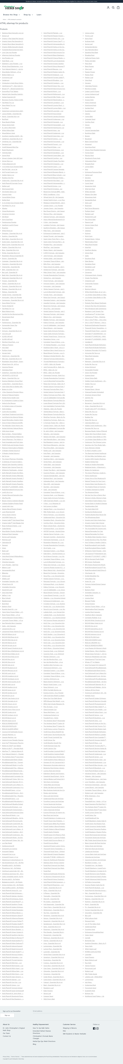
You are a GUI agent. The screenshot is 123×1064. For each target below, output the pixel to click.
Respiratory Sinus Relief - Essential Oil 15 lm (16, 361)
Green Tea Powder (91, 373)
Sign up (7, 1015)
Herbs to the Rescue (9, 403)
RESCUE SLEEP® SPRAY (10, 729)
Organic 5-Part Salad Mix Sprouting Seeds (16, 38)
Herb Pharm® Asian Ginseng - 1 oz (13, 977)
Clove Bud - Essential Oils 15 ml (54, 966)
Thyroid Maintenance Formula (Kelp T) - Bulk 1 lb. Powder (63, 361)
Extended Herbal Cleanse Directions (42, 1032)
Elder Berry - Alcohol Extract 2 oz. (55, 554)
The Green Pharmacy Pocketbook (13, 459)
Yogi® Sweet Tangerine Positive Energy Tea (99, 829)
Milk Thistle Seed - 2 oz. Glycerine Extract (57, 512)
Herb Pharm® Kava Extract (52, 114)
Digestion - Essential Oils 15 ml (12, 233)
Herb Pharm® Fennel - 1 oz (53, 144)
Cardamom (5, 80)
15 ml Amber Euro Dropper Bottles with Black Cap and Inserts (22, 203)
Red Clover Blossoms (92, 208)
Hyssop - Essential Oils (9, 281)
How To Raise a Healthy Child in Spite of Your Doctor (102, 542)
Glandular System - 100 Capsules (54, 300)
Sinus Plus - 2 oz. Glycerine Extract (55, 576)
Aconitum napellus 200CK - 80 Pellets (14, 136)
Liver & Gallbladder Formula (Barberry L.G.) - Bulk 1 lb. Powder (64, 398)
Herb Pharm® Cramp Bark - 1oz (54, 155)
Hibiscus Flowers (7, 345)
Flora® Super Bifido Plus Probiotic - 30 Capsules (59, 824)
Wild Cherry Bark (49, 999)
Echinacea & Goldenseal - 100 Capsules (57, 233)
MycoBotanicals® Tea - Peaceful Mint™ (15, 796)
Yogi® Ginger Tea (49, 740)
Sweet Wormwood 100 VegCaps (95, 835)
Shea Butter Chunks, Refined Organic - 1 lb (16, 531)
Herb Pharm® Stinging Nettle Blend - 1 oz (99, 748)
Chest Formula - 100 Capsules (53, 281)
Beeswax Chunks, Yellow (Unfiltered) (14, 100)
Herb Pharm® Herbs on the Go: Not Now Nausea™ (102, 723)
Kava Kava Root (90, 147)
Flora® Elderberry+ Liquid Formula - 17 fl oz (99, 868)
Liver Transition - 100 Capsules (95, 782)
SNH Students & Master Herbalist (74, 1034)
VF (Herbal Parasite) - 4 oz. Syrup (54, 345)
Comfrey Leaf (89, 270)
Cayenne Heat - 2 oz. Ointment (54, 654)
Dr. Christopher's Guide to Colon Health (15, 400)
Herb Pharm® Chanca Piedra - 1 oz (55, 58)
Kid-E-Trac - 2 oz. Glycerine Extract (55, 623)
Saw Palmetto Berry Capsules (12, 623)
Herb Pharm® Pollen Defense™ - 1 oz (14, 943)
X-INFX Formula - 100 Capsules (54, 253)
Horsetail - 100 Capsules (51, 456)
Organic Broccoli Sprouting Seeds (13, 495)
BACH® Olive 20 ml (8, 662)
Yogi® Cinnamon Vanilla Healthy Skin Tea (98, 826)
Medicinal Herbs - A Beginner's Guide (97, 467)
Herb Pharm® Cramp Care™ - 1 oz (55, 41)
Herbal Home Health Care (10, 398)
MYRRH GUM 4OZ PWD (93, 952)
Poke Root (88, 64)
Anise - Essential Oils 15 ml (93, 406)
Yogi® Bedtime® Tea (92, 818)
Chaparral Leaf (90, 281)
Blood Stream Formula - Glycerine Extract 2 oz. (59, 592)
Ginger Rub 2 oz (7, 161)
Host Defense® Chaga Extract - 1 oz (14, 810)
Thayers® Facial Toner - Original (54, 851)
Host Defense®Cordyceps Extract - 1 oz (15, 812)
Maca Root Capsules (91, 356)
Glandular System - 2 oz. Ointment (55, 670)
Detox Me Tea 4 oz (91, 412)
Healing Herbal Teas (91, 462)
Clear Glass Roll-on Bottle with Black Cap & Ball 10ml (19, 386)
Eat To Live (5, 456)
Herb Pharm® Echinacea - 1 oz (54, 150)
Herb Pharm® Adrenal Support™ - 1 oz (15, 946)
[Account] (108, 7)
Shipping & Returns (70, 1028)
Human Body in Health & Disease (96, 503)
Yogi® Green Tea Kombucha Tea (54, 734)
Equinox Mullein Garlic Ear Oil (94, 885)
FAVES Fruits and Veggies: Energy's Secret (16, 445)
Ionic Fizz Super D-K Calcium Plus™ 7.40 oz (99, 665)
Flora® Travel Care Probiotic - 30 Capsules (57, 821)
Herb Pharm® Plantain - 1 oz (53, 33)
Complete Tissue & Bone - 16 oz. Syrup (98, 790)
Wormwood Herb (8, 189)
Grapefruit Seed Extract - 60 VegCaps (56, 776)
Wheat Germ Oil (7, 584)
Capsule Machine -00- (9, 737)
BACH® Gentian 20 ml (9, 693)
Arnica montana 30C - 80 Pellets (12, 885)
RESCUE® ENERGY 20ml (93, 640)
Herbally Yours (90, 696)
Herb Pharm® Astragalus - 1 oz (12, 957)
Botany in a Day (7, 389)
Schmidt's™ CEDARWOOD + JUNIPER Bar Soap (100, 334)
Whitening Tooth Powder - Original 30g (98, 551)
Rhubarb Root (89, 164)
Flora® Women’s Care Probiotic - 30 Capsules (100, 874)
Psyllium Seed (89, 211)
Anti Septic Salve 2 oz (9, 192)
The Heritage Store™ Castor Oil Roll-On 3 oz (58, 726)
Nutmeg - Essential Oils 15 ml (94, 902)
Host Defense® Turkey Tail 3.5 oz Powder (15, 779)
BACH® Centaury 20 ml (10, 715)
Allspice (4, 208)
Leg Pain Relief (7, 843)
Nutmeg (88, 233)
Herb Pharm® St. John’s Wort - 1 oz (13, 993)
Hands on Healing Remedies (94, 464)
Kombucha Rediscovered (93, 512)
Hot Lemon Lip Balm (50, 506)
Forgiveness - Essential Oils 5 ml (95, 896)
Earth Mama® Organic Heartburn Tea (14, 481)
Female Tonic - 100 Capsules (53, 295)
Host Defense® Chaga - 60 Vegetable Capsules (18, 826)
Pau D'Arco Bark (90, 219)
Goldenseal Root (90, 927)
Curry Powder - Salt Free (10, 565)
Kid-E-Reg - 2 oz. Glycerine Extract (55, 626)
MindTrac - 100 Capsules (52, 247)
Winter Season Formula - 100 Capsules (56, 289)
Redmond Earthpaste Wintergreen (55, 874)
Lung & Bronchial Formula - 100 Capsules (57, 292)
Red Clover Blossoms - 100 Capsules (56, 445)
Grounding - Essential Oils (93, 913)
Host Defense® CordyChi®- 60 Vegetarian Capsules (19, 824)
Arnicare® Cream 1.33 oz (10, 857)
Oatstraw (88, 231)
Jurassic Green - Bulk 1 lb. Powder (55, 425)
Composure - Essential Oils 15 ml (13, 300)
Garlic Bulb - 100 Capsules (52, 464)
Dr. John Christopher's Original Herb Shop (14, 1029)
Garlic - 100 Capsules (9, 626)
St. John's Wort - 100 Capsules (53, 431)
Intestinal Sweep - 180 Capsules (95, 773)
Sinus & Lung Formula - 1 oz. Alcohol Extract (58, 609)
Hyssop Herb (89, 100)
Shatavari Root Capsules (10, 534)
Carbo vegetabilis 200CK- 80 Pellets (14, 876)
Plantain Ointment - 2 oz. (52, 657)
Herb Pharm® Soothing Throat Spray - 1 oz (16, 904)
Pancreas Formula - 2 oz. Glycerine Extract (58, 581)
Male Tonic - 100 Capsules (52, 231)
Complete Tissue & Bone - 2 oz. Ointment (57, 676)
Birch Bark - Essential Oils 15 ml (12, 239)
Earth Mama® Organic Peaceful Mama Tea (16, 484)
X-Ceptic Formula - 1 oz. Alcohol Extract (57, 604)
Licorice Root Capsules (92, 612)
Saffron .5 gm (6, 595)
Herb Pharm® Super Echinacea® (13, 991)
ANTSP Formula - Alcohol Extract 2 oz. (56, 531)
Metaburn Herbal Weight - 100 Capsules (57, 203)
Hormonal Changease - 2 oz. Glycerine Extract (59, 540)
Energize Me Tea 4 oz (92, 428)
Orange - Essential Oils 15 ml (53, 941)
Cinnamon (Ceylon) (8, 214)
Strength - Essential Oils (51, 899)
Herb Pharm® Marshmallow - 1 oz (55, 100)
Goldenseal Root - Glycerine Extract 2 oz (57, 517)
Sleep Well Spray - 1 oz (51, 712)
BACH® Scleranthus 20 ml (93, 629)
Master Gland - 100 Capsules (53, 250)
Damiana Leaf (6, 144)
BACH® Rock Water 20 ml (10, 654)
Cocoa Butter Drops (8, 197)
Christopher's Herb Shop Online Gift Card (15, 83)
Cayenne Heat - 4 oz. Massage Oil (55, 495)
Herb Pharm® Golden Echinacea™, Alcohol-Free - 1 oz (103, 698)
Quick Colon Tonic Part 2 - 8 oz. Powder (56, 239)
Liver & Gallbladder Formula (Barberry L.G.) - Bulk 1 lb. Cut (63, 428)
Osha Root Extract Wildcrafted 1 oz (13, 556)
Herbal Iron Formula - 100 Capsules (55, 270)
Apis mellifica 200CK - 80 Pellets (13, 888)
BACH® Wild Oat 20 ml (9, 640)
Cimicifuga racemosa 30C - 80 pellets (14, 874)
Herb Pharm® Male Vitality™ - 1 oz (96, 707)
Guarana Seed (89, 375)
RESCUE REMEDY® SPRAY (94, 645)
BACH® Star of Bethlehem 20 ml (13, 651)
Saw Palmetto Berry (91, 50)
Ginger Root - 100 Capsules (53, 462)
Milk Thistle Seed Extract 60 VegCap (97, 840)
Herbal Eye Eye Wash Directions (44, 1041)
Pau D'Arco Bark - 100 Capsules (54, 448)
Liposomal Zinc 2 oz (8, 629)
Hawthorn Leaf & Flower (10, 225)
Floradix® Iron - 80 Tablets (94, 865)
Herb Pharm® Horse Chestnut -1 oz (55, 879)
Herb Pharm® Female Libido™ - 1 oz (56, 77)
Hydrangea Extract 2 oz (51, 715)
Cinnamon (88, 272)
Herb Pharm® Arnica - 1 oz (52, 186)
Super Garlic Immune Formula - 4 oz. (56, 334)
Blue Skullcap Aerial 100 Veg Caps (55, 790)
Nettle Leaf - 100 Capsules (52, 451)
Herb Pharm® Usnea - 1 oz (11, 985)
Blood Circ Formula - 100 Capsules (55, 306)
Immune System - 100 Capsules (54, 283)
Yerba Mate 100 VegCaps (52, 785)
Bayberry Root (89, 590)
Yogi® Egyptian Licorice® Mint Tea (55, 751)
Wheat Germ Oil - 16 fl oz (10, 364)
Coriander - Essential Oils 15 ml (12, 261)
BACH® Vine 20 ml (91, 626)
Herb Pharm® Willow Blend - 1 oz (13, 913)
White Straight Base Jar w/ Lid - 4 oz (97, 292)
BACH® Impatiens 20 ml (10, 676)
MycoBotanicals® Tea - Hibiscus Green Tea (16, 768)
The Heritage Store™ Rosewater (54, 721)
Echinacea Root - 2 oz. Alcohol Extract (56, 584)
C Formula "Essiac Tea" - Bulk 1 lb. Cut (56, 423)
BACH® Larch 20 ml (8, 673)
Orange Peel (89, 228)
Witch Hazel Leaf (90, 949)
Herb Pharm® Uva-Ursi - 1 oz (11, 982)
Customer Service (69, 1024)
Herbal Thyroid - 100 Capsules (53, 236)
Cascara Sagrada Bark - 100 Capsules (56, 476)
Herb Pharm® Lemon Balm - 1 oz (55, 108)
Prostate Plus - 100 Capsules (53, 244)
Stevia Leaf (47, 993)
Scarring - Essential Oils (9, 236)
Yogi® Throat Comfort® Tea (53, 737)
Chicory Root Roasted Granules (95, 150)
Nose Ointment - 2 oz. (51, 687)
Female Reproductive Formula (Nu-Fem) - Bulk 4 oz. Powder (64, 378)
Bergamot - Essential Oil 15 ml (95, 403)
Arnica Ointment (90, 367)
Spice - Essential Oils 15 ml (52, 890)
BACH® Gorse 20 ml (9, 690)
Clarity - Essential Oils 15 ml (53, 888)
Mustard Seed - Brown (92, 389)
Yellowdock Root (90, 161)
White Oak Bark (90, 192)
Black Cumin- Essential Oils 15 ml (13, 244)
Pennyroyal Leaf (90, 968)
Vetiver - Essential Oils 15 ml (11, 283)
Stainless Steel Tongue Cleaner (54, 863)
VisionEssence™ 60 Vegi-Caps (95, 659)
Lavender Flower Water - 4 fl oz (12, 620)
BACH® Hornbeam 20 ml (10, 679)
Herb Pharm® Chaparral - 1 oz (53, 164)
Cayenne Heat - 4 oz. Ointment (54, 651)
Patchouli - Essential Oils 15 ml (54, 938)
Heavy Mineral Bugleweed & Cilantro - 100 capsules (61, 219)
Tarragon (5, 545)
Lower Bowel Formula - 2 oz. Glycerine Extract (59, 595)
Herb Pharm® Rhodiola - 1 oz (53, 80)
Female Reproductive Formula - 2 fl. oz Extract (59, 545)
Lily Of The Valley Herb (92, 924)
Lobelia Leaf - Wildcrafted (93, 977)
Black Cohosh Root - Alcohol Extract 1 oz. (57, 526)
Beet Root (5, 604)
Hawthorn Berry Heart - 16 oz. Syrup (55, 347)
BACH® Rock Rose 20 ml (10, 657)
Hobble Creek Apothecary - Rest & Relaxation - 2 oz (102, 425)
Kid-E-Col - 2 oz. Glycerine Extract (55, 640)
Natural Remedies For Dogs (94, 534)
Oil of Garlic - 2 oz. (49, 548)
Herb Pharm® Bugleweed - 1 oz (95, 762)
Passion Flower (90, 72)
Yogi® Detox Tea (90, 815)
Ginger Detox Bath (91, 378)
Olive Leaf (88, 69)
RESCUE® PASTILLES (9, 726)
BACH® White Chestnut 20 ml (95, 620)
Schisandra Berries (91, 47)
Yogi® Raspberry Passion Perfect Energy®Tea (100, 832)
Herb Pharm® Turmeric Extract (12, 988)
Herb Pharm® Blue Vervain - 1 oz (96, 765)
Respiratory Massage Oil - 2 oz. (54, 542)
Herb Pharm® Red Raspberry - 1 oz (13, 999)
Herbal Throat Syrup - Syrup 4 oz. (54, 336)
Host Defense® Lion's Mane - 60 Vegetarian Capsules (20, 829)
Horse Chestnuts (90, 102)
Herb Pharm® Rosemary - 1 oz (54, 885)
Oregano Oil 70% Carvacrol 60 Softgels (56, 762)
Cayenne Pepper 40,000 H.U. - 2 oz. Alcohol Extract (60, 567)
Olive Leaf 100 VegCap (51, 796)
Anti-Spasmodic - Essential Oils (54, 904)
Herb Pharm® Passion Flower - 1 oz (55, 36)
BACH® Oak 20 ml (8, 665)
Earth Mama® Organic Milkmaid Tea (14, 476)
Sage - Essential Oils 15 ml (52, 927)
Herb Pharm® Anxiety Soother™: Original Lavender (61, 64)
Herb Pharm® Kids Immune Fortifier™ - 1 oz (58, 52)
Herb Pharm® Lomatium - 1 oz (54, 102)
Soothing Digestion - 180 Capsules (55, 228)
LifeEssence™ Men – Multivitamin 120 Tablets (100, 317)
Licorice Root (89, 598)
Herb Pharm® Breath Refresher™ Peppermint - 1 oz (102, 732)
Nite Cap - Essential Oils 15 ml (12, 359)
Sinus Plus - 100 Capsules (52, 309)
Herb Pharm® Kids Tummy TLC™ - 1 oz (98, 726)
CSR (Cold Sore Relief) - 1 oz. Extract (55, 501)
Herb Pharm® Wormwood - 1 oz (12, 966)
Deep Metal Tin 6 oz (8, 303)
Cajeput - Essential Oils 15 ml (53, 982)
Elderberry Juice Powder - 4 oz (12, 64)
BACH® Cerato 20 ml (9, 712)
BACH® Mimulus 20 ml (9, 670)
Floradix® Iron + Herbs (51, 718)
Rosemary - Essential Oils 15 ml (54, 929)
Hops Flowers (89, 957)
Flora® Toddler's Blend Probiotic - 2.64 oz (57, 826)
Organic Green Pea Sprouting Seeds (14, 41)
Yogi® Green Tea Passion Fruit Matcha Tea (99, 824)
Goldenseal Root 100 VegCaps (54, 799)
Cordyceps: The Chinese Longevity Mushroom (100, 442)
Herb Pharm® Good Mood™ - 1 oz (13, 902)
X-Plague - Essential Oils (52, 893)
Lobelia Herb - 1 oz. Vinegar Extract (55, 612)
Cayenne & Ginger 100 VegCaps (95, 860)
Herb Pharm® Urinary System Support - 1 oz (16, 932)
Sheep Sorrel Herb (8, 125)
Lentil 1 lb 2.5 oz (7, 492)
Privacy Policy (6, 1056)
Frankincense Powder (9, 222)
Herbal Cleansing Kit (8, 97)
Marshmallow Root (91, 242)
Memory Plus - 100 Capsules (53, 214)
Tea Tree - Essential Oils (51, 913)
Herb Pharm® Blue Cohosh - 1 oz (54, 175)
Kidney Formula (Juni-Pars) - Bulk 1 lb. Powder (59, 395)
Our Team (6, 1033)
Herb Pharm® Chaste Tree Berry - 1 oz (56, 161)
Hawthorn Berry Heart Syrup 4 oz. (55, 350)
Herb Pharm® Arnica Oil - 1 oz (12, 890)
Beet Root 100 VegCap (51, 815)
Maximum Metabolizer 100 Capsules (97, 657)
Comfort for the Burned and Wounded (14, 314)
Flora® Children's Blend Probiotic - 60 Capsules (59, 829)
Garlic (87, 256)
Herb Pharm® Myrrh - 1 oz (52, 91)
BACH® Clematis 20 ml (9, 701)
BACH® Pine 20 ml (8, 659)
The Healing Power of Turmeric (95, 487)
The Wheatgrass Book (92, 517)
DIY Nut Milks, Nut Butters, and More (97, 456)
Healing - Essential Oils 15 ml (11, 247)
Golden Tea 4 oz (90, 384)
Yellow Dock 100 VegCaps (93, 846)
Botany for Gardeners (92, 470)
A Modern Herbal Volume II (11, 451)
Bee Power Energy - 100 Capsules (55, 211)
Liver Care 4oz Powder (9, 52)
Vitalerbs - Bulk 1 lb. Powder (53, 409)
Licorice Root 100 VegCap (52, 771)
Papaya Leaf (89, 222)
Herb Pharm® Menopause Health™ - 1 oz (16, 927)
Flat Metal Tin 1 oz (8, 102)
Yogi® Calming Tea (50, 748)
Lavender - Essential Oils (52, 952)
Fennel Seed (89, 153)
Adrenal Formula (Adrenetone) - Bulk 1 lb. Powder (60, 359)
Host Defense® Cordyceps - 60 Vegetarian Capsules (19, 835)
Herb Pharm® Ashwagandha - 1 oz (55, 183)
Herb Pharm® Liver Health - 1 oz (95, 709)
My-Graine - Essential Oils (52, 902)
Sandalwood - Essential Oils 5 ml (54, 924)
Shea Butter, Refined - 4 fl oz (11, 72)
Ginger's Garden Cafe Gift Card (12, 158)
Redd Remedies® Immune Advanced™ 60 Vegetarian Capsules (23, 489)
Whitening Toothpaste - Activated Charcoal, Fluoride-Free (21, 470)
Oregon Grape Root (91, 225)
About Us (6, 1024)
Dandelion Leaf (90, 267)
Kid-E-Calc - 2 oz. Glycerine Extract (55, 643)
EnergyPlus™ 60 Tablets (10, 91)
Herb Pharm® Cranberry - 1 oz (53, 83)
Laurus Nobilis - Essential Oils (11, 114)
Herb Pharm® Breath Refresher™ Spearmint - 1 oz (101, 347)
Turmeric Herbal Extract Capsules (96, 584)
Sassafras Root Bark (91, 52)
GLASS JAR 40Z (7, 336)
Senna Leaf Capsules (9, 537)
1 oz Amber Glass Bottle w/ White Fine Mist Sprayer (102, 437)
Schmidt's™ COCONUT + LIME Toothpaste (99, 556)
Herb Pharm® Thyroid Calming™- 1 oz (14, 960)
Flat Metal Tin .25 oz (8, 206)
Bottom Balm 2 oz (8, 75)
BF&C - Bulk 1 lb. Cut (50, 370)
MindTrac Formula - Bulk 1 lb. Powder (56, 417)
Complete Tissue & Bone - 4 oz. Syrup (56, 342)
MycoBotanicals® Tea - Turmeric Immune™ (16, 762)
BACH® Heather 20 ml (9, 687)
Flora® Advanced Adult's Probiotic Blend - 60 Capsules (103, 876)
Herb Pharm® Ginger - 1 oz (94, 757)
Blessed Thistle (90, 601)
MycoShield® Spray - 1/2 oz (11, 790)
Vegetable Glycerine (9, 587)
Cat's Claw (88, 286)
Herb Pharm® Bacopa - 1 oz (53, 69)
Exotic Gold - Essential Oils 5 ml (12, 242)
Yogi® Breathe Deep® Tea (52, 743)
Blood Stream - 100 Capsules (53, 328)
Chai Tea (88, 587)
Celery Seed (89, 935)
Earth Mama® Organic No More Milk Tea (15, 473)
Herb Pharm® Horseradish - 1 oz (54, 125)
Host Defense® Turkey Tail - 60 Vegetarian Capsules (19, 840)
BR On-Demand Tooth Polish (94, 559)
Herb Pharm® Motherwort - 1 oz (54, 94)
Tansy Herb (88, 946)
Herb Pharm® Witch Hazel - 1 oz (12, 968)
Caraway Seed (48, 996)
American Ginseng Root (93, 395)
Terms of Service (15, 1056)
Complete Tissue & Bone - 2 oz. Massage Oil (58, 559)
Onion (4, 548)
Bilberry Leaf (6, 567)
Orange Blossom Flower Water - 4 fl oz (15, 618)
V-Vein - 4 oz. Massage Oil (52, 503)
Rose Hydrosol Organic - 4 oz (11, 526)
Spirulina (88, 178)
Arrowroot (88, 144)
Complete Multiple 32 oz (93, 618)
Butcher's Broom (90, 289)
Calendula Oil (6, 542)
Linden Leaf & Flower (92, 91)
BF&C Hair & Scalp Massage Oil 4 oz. (55, 704)
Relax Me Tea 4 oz (91, 420)
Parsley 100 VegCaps (50, 793)
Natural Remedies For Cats (94, 531)
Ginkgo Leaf (6, 576)
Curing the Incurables (9, 412)
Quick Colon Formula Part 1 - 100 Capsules (58, 242)
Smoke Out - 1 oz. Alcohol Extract (55, 606)
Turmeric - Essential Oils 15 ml (12, 286)
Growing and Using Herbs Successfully (98, 520)
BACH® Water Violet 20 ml (94, 623)
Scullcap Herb (89, 41)
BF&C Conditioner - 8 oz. (52, 194)
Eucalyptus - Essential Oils (52, 960)
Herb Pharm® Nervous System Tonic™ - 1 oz (17, 954)
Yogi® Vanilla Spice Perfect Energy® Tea (57, 757)
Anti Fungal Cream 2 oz (9, 172)
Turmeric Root (6, 328)
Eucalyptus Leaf (90, 111)
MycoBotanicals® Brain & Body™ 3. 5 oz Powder (18, 760)
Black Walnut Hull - (8, 311)
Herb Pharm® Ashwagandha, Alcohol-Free (58, 44)
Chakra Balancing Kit (9, 164)
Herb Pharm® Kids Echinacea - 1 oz (13, 893)
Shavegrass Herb (90, 197)
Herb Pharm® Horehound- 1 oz (54, 128)
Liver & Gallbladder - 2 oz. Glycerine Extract (58, 590)
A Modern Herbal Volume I (11, 453)
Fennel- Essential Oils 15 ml (94, 910)
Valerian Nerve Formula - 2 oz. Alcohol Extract (59, 534)
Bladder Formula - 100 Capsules (54, 320)
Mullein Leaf (89, 971)
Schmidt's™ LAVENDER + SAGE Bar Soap (15, 487)
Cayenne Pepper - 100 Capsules (54, 473)
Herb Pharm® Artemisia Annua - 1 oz (97, 890)
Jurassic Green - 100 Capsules (53, 208)
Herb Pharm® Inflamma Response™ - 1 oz (16, 918)
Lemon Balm (89, 167)
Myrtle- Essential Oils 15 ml (11, 253)
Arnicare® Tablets (8, 851)
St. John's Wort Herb (8, 128)
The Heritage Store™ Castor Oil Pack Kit (98, 807)
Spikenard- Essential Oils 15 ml (12, 278)
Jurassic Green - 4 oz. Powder (53, 206)
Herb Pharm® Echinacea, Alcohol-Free (15, 899)
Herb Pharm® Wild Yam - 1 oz (12, 963)
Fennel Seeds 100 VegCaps (53, 804)
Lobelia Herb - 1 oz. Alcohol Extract (55, 615)
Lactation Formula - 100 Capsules (55, 225)
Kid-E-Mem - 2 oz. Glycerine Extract (55, 629)
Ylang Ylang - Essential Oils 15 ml (54, 907)
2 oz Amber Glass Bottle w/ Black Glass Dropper (101, 297)
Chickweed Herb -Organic (93, 275)
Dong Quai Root (7, 219)
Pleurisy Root (89, 155)
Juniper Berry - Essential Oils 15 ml (13, 384)
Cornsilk (87, 938)
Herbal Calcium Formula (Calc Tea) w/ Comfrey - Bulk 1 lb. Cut (64, 386)
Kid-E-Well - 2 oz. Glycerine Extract (55, 637)
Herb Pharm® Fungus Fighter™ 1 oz (14, 921)
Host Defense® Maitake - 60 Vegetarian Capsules (101, 687)
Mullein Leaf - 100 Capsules (94, 793)
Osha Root (88, 80)
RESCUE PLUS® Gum (92, 637)
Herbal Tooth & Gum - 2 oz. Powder (55, 200)
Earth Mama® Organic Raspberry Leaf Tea (57, 854)
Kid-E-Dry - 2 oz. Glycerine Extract (55, 631)
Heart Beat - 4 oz (7, 61)
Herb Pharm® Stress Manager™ (54, 66)
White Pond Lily (7, 231)
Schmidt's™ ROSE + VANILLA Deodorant (57, 857)
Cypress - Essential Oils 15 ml (53, 963)
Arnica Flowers (90, 604)
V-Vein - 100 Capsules (51, 222)
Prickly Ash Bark (90, 61)
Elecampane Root (8, 317)
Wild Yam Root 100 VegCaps (94, 849)
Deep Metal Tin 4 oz (8, 105)
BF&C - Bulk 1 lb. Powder (52, 373)
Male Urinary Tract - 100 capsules (54, 272)
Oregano (88, 83)
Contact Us (7, 1036)
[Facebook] (94, 1028)
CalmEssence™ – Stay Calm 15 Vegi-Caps (16, 86)
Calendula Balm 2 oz (92, 423)
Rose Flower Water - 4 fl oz (11, 615)
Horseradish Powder (91, 370)
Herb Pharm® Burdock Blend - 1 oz (55, 172)
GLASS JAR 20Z (7, 339)
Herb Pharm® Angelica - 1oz (53, 189)
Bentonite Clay (90, 941)
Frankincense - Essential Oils (11, 322)
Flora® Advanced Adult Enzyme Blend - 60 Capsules (102, 879)
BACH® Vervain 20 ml (9, 645)
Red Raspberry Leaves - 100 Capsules (56, 442)
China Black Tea (90, 579)
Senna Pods (89, 400)
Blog (34, 1044)
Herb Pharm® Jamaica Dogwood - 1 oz (56, 116)
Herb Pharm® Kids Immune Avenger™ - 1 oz (58, 89)
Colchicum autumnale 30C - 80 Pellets (15, 871)
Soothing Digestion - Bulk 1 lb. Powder (97, 943)
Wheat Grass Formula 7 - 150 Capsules (98, 654)
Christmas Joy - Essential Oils (11, 141)
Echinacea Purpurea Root (93, 172)
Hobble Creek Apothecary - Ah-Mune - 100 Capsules (102, 381)
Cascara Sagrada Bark (92, 130)
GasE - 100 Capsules (50, 489)
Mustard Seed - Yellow (92, 239)
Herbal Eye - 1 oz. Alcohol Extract (54, 618)
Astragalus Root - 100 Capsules (54, 481)
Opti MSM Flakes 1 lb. (9, 517)
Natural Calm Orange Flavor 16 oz (13, 467)
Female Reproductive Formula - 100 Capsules (59, 275)
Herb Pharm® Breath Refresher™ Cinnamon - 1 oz (101, 345)
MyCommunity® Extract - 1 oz (12, 807)
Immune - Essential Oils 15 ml (12, 331)
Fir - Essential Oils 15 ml (92, 907)
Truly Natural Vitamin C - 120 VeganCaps (15, 69)
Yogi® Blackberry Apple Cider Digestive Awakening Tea (103, 821)
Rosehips (5, 228)
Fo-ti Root (5, 108)
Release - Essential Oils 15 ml (11, 289)
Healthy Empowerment (41, 1024)
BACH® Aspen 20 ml (9, 721)
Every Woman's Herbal (92, 448)
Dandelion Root (90, 264)
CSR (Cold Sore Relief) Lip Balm (54, 696)
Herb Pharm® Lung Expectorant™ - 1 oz (57, 61)
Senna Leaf (89, 44)
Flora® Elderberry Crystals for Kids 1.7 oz (98, 871)
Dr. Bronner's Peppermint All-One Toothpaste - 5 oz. (61, 876)
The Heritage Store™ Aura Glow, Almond (15, 757)
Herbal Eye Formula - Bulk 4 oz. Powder (57, 420)
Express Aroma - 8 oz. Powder (53, 693)
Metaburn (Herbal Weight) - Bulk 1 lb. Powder (58, 356)
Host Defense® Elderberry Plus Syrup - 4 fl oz (17, 773)
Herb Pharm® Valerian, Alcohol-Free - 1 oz (16, 896)
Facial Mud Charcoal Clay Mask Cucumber (57, 865)
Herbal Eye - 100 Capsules (52, 278)
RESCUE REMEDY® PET (10, 723)
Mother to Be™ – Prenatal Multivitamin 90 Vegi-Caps (19, 748)
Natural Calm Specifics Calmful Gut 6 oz (15, 464)
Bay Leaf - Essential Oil (9, 272)
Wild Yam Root (90, 189)
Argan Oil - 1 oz (90, 581)
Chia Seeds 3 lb (90, 573)
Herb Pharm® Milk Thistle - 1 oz (54, 97)
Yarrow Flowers (90, 966)
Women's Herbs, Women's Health (96, 498)
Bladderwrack (6, 601)
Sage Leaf (88, 203)
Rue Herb (88, 963)
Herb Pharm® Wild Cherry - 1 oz (12, 974)
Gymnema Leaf (7, 77)
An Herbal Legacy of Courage (12, 406)
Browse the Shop (10, 14)
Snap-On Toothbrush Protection (54, 860)
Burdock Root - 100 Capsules (53, 478)
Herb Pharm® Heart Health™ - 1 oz (13, 952)
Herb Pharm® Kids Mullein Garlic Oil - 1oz (98, 729)
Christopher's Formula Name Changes (43, 1037)
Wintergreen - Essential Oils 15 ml (55, 910)
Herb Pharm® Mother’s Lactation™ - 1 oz (98, 734)
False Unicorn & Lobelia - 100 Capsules (56, 267)
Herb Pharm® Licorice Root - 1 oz (55, 105)
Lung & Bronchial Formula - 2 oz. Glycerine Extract (60, 562)
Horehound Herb (90, 105)
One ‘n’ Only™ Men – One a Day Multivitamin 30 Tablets (103, 320)
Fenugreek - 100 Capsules (52, 467)
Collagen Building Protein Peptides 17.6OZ (16, 503)
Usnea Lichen (89, 33)
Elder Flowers (48, 991)
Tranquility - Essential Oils (52, 896)
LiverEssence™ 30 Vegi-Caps (94, 314)
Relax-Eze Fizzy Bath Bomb (53, 698)
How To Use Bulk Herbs (41, 1028)
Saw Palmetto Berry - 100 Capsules (55, 439)
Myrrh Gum (88, 236)
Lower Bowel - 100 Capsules (94, 787)
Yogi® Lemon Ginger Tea (93, 812)
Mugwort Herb (90, 921)
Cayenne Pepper (7, 367)
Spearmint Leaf (7, 590)
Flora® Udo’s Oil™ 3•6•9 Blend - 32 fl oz (98, 409)
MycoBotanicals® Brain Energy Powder (98, 670)
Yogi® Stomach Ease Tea (52, 746)
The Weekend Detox (92, 492)
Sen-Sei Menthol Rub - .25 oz (53, 662)
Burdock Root (89, 180)
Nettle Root (6, 200)
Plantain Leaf (89, 214)
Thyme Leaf (89, 36)
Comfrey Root (89, 122)
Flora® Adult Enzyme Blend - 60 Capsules (58, 840)
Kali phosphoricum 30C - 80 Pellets (13, 863)
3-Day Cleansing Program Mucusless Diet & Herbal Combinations (23, 392)
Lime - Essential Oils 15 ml (52, 943)
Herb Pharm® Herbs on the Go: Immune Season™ (60, 50)
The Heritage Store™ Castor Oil (54, 723)
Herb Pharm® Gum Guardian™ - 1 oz (97, 737)
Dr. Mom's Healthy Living (93, 451)
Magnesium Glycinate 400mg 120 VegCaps (58, 765)
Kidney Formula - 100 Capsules (54, 322)
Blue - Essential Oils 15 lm (10, 250)
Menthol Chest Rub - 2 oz (10, 342)
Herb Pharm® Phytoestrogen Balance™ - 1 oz (100, 704)
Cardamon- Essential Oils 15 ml (12, 139)
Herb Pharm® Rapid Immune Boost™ (14, 949)
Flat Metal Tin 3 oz (8, 309)
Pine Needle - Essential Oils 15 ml (55, 932)
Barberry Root (6, 606)
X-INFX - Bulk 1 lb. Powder (52, 364)
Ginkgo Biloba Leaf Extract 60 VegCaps (56, 779)
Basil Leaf (5, 551)
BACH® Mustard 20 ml (9, 668)
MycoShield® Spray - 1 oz (10, 799)
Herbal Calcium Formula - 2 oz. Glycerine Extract (60, 579)
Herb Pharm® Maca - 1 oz (93, 743)
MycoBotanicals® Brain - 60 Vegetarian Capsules (101, 682)
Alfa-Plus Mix (6, 498)
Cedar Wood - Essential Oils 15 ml (55, 977)
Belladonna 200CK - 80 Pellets (12, 882)
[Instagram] (97, 1028)
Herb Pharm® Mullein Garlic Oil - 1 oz (56, 72)
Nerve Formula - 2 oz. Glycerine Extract (57, 515)
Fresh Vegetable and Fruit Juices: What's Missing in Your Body (22, 442)
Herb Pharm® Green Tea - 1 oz (54, 86)
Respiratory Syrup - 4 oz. (52, 339)
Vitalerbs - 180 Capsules (93, 776)
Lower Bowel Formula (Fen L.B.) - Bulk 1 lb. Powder (61, 403)
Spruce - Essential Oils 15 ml (53, 918)
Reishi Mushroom (8, 150)
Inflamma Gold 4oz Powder (11, 55)
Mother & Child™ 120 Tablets (11, 746)
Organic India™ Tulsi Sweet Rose (13, 520)
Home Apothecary (91, 476)
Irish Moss (88, 982)
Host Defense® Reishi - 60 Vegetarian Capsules (18, 837)
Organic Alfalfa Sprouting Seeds (12, 47)
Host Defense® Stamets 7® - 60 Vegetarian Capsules (102, 684)
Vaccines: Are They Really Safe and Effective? (100, 445)
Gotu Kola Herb (7, 592)
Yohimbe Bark (6, 153)
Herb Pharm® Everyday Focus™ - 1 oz (14, 183)
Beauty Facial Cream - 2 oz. (53, 684)
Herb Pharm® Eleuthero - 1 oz (95, 718)
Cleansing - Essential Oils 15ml (12, 264)
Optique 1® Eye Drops (92, 690)
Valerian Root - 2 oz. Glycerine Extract (56, 509)
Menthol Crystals (90, 89)
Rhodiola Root (89, 55)
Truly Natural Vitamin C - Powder (13, 754)
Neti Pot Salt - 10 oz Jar (9, 169)
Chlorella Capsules (8, 562)
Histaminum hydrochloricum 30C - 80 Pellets (17, 860)
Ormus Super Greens (9, 515)
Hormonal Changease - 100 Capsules (97, 785)
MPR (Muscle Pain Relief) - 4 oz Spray (56, 701)
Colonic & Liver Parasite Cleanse (12, 740)
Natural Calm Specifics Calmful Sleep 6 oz (16, 94)
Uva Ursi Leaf (6, 334)
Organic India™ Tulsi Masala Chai (13, 523)
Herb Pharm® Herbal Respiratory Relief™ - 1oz (17, 910)
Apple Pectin (89, 595)
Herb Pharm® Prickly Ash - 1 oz (54, 38)
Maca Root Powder (91, 244)
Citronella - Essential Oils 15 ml (54, 971)
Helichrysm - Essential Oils (11, 356)
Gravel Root (6, 155)
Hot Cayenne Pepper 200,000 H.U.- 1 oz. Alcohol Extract (62, 620)
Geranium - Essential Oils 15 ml (54, 957)
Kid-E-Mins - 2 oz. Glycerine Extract (55, 645)
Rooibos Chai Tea (7, 178)
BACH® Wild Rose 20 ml (10, 637)
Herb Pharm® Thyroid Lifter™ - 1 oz (97, 746)
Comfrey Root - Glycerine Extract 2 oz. (56, 523)
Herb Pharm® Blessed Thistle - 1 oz (55, 178)
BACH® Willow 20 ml (9, 634)
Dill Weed (5, 217)
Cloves (87, 125)
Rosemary (88, 206)
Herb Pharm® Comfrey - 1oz (53, 158)
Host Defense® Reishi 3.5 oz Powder (14, 765)
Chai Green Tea (7, 559)
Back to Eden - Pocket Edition (12, 434)
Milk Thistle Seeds (91, 974)
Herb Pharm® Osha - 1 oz (93, 721)
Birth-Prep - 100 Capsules (52, 264)
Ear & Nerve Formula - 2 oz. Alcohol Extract (58, 556)
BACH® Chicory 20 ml (9, 704)
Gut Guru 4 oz (89, 300)
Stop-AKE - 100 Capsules (52, 484)
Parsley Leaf (89, 77)
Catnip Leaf (89, 175)
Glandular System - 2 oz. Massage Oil (56, 551)
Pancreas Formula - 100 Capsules (55, 314)
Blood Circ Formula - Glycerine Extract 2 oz (58, 573)
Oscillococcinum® (8, 846)
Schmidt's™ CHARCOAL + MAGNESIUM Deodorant (102, 336)
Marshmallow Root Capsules (94, 609)
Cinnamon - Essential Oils (52, 974)
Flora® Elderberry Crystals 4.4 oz (54, 818)
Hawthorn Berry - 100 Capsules (54, 459)
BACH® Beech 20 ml (9, 718)
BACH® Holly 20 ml (8, 684)
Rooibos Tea (89, 417)
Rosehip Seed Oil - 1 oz (9, 609)
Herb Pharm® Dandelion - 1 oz (54, 153)
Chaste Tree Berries (91, 278)
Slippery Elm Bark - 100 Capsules (54, 437)
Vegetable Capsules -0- (93, 592)
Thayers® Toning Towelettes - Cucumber (57, 849)
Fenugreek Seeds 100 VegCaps (95, 837)
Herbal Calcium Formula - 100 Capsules (57, 311)
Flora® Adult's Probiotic (51, 832)
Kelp (86, 169)
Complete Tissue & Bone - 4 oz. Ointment (57, 673)
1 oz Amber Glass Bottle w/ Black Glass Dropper (101, 295)
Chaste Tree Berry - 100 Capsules (55, 470)
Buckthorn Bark (90, 133)
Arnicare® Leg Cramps (9, 849)
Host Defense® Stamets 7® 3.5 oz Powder (16, 782)
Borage (87, 136)
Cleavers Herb (6, 194)
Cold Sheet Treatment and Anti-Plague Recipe (17, 414)
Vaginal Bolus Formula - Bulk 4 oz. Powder (58, 412)
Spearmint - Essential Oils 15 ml (54, 921)
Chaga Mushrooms (8, 211)
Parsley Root (89, 75)
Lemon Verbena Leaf (92, 94)
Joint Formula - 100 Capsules (53, 256)
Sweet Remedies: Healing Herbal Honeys (15, 420)
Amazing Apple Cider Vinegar (94, 523)
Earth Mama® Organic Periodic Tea (13, 478)
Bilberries (5, 573)
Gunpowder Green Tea (9, 325)
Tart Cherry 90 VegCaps (51, 782)
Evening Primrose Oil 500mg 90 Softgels (57, 812)
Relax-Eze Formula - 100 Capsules (55, 297)
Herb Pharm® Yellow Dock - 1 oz (96, 712)
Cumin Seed (89, 183)
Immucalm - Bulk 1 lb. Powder (12, 297)
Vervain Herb (6, 353)
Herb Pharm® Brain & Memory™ (13, 938)
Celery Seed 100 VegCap (52, 810)
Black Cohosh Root (91, 141)
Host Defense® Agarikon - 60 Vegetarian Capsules (18, 832)
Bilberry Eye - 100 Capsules (53, 317)
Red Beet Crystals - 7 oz (93, 863)
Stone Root (88, 38)
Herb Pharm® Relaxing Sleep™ (12, 915)
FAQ (64, 1031)
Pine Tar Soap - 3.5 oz (51, 707)
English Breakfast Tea (92, 576)
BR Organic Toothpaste (92, 562)
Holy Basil (5, 347)
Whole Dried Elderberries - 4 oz (12, 66)
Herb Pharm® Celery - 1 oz (52, 167)
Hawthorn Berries (90, 250)
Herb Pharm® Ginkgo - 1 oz (53, 139)
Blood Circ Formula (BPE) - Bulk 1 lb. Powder (58, 192)
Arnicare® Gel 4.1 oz (8, 854)
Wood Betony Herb (8, 133)
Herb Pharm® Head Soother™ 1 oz (13, 941)
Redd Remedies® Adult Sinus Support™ (98, 570)
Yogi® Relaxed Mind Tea (10, 147)
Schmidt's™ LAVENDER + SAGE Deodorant (99, 339)
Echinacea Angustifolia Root (94, 932)
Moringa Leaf (6, 540)
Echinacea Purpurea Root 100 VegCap (56, 807)
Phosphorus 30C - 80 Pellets (11, 868)
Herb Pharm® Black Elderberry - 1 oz (56, 55)
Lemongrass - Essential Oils (53, 946)
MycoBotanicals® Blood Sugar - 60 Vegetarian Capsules (20, 771)
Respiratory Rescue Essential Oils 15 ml (15, 256)
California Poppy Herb (92, 58)
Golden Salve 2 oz (8, 175)
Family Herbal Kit (7, 306)
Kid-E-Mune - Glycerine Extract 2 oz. (56, 648)
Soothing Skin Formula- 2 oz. (53, 665)
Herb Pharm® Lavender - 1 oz (53, 111)
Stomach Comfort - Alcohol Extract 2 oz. (57, 537)
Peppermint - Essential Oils (52, 935)
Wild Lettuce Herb (91, 918)
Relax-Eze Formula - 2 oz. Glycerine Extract (58, 565)
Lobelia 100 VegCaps (92, 851)
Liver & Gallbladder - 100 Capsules (55, 325)
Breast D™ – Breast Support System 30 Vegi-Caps (18, 89)
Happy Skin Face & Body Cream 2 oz (97, 434)
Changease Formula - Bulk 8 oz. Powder (57, 375)
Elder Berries (89, 261)
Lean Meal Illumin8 (8, 512)
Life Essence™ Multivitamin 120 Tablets (98, 554)
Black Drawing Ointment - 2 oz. (54, 682)
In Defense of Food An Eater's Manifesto (15, 462)
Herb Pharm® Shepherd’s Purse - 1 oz (14, 996)
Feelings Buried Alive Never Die (95, 515)
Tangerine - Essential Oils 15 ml (54, 915)
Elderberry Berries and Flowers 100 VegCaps (58, 773)
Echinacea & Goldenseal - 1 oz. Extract (56, 601)
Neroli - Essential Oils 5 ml (10, 116)
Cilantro (87, 114)
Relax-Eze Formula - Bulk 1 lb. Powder (56, 384)
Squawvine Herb (90, 186)
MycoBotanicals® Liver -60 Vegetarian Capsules (101, 676)
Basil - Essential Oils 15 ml (52, 985)
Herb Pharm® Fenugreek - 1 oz (54, 141)
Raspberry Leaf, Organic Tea (94, 311)
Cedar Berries (6, 528)
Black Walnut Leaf (91, 960)
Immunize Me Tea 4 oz (92, 353)
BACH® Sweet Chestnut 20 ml (12, 648)
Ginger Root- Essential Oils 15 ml (54, 954)
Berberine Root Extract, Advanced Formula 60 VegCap (62, 768)
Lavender (88, 954)
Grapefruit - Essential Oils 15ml (12, 373)
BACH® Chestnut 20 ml (10, 707)
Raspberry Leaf (49, 988)
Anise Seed (6, 554)
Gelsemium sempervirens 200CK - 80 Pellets (17, 111)
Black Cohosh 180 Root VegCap (95, 843)
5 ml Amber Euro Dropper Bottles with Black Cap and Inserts (22, 167)
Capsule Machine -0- (9, 734)
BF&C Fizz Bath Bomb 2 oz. (52, 690)
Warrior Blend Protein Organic (12, 509)
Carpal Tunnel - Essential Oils (11, 295)
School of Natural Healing (10, 395)
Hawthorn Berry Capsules (93, 615)
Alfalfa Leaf (6, 579)
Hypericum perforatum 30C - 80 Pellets (98, 693)
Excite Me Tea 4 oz (91, 364)
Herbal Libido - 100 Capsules (53, 258)
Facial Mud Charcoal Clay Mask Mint (55, 868)
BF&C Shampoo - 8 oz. (92, 796)
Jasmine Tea (89, 398)
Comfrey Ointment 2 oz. (51, 679)
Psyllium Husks (7, 350)
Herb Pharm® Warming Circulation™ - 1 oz (99, 701)
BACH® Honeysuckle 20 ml (11, 682)
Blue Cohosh (6, 598)
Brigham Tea (89, 993)
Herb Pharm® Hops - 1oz (52, 130)
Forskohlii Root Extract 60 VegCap (13, 50)
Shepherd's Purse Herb (92, 158)
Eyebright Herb (90, 991)
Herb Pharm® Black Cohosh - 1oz (96, 771)
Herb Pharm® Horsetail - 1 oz (53, 122)
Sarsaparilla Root (90, 200)
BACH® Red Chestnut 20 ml (94, 631)
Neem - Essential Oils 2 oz (10, 378)
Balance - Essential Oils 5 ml (94, 899)
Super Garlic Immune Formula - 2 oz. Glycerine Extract (62, 498)
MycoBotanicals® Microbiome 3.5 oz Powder (17, 801)
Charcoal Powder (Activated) (94, 392)
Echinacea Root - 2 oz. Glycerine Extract (57, 528)
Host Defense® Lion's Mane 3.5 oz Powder (16, 785)
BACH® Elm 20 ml (8, 696)
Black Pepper (89, 66)
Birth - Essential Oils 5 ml (10, 270)
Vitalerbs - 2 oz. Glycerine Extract (54, 598)
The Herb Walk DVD (91, 509)
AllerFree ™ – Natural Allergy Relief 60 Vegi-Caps (18, 751)
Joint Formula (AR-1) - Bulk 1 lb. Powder (57, 367)
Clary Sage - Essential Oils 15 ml (54, 968)
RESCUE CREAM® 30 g (92, 643)
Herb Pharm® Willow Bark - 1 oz (12, 971)
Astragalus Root (7, 370)
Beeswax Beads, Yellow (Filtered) (96, 431)
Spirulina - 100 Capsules (51, 434)
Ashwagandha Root (8, 570)
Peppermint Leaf (90, 217)
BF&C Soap (88, 799)
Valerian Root (89, 359)
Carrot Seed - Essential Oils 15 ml (54, 979)
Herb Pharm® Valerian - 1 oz (11, 979)
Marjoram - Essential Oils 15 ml (95, 361)
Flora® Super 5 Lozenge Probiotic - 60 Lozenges (60, 837)
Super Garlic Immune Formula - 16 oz (56, 331)
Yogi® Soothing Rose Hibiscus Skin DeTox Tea (59, 760)
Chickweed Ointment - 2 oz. (53, 668)
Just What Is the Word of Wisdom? (13, 417)
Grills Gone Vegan (8, 431)
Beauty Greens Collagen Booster (13, 501)
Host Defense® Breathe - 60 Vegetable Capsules (18, 818)
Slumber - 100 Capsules (51, 487)
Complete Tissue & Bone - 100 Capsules (57, 261)
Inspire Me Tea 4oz (91, 414)
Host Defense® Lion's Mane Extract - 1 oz (98, 673)
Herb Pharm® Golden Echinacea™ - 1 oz (15, 907)
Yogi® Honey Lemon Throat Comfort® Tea (58, 729)
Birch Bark (5, 320)
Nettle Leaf (6, 186)
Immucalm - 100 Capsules (52, 286)
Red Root (5, 119)
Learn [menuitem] (39, 14)
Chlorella (88, 128)
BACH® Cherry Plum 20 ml (11, 709)
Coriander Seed (90, 119)
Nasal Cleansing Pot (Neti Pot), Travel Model (99, 804)
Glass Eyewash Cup (50, 709)
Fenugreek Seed (90, 988)
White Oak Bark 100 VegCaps (53, 787)
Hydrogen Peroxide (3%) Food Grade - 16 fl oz (100, 350)
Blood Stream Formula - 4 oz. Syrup (55, 353)
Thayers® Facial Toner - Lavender (96, 331)
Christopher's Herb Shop (18, 1059)
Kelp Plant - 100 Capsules (52, 453)
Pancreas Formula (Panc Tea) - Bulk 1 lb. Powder (59, 389)
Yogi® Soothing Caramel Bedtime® (55, 754)
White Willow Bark (8, 130)
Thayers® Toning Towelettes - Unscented (99, 328)
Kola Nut (88, 247)
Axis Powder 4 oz (7, 58)
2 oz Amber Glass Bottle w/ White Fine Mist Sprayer (102, 439)
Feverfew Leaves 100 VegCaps (54, 801)
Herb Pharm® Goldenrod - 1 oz (54, 133)
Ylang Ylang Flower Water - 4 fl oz (13, 612)
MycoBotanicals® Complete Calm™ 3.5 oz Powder (19, 776)
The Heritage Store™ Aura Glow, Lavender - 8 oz (101, 810)
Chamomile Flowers (91, 283)
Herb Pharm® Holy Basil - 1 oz (53, 180)
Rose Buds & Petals (8, 122)
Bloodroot (88, 139)
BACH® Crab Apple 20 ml (10, 698)
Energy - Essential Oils (9, 258)
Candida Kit (88, 342)
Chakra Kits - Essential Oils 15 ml (12, 180)
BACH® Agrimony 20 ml (93, 634)
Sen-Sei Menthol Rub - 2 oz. (53, 659)
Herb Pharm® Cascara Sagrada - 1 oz (56, 169)
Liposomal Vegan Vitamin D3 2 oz (13, 631)
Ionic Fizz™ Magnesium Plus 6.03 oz (14, 743)
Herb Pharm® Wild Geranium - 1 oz (55, 882)
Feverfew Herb (90, 929)
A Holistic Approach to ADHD (94, 489)
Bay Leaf (88, 915)
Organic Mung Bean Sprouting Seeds (14, 44)
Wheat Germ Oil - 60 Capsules (54, 197)
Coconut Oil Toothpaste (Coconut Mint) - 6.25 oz (18, 732)
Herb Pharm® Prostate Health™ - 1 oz (14, 924)
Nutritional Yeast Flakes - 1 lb (94, 996)
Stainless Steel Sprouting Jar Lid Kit (13, 33)
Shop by (27, 14)
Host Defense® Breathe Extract (12, 804)
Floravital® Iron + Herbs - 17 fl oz (95, 801)
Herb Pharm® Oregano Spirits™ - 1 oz (97, 740)
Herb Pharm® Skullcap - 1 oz (94, 888)
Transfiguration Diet (91, 506)
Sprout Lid (5, 36)
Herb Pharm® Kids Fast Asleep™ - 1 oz (98, 751)
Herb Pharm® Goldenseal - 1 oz (95, 754)
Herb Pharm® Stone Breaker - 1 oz (13, 929)
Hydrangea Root (90, 985)
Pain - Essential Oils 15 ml (93, 893)
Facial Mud (47, 871)
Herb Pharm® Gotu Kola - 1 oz (54, 136)
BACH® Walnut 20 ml (9, 643)
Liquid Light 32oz (7, 506)
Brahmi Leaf (89, 386)
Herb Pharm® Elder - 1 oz (52, 147)
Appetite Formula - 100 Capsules (54, 303)
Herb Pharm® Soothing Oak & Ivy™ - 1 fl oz (16, 935)
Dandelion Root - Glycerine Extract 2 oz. (57, 520)
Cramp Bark (89, 116)
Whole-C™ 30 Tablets (92, 662)
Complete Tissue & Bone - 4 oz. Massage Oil (58, 492)
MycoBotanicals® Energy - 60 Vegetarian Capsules (19, 793)
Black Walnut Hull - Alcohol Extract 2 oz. (57, 570)
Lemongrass (89, 979)
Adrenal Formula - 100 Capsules (54, 217)
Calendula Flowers (91, 86)
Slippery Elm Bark (91, 194)
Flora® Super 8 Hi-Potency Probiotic (56, 835)
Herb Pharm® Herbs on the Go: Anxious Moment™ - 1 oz (62, 47)
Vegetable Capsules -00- (10, 581)
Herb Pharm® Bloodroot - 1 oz (95, 768)
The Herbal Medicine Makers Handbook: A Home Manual (21, 437)
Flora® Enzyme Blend (51, 843)
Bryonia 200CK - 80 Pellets (11, 879)
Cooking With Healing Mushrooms (96, 459)
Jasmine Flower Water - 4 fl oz (95, 606)
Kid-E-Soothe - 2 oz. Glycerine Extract (56, 634)
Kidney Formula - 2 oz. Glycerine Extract (57, 587)
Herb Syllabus (6, 409)
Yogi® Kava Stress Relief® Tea (54, 732)
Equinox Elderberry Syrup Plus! (12, 381)
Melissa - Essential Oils (9, 292)
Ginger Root (89, 253)
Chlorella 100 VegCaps (92, 857)
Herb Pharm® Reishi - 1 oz (10, 815)
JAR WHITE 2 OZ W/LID (10, 375)
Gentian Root (89, 108)
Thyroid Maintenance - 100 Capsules (97, 779)
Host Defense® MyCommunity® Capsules (16, 821)
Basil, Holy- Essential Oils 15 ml (12, 275)
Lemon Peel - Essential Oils (53, 949)
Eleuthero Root (90, 258)
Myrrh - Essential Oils (92, 904)
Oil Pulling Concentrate (92, 882)
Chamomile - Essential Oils (11, 267)
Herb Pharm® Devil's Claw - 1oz (95, 760)
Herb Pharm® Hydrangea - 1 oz (54, 119)
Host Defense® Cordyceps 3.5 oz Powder (15, 787)
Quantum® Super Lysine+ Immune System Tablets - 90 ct (63, 846)
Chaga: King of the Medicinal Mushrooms (98, 478)
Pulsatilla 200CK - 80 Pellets (11, 865)
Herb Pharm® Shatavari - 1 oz (53, 75)
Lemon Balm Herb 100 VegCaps (95, 854)
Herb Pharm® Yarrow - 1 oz (94, 715)
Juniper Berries (90, 97)
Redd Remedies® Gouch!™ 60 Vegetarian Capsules (102, 567)
